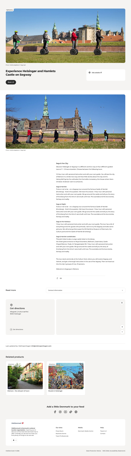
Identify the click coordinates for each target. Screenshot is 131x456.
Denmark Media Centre (85, 431)
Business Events (61, 433)
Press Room (59, 431)
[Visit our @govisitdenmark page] (70, 411)
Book (10, 82)
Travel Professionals (62, 436)
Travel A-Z (103, 431)
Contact (102, 433)
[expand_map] (122, 303)
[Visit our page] (60, 411)
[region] (90, 317)
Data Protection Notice (93, 451)
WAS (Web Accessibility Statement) (113, 451)
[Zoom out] (122, 332)
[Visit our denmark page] (54, 411)
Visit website (96, 72)
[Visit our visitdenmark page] (65, 411)
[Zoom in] (122, 327)
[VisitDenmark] (17, 423)
